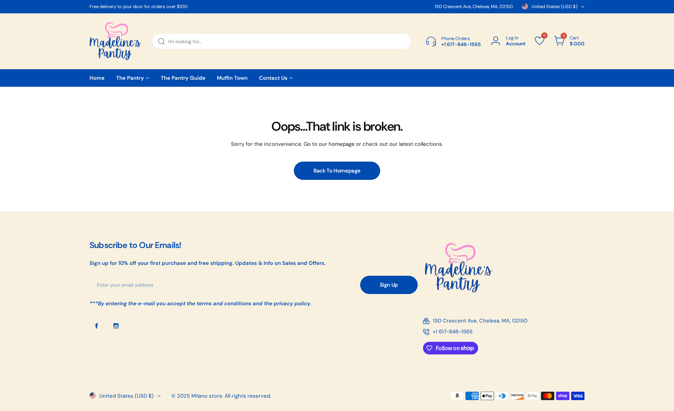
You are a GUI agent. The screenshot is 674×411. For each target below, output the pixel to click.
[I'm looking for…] (161, 41)
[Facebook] (97, 326)
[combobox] (281, 41)
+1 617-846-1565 (453, 331)
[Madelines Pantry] (115, 41)
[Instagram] (116, 326)
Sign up (389, 284)
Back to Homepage (337, 170)
